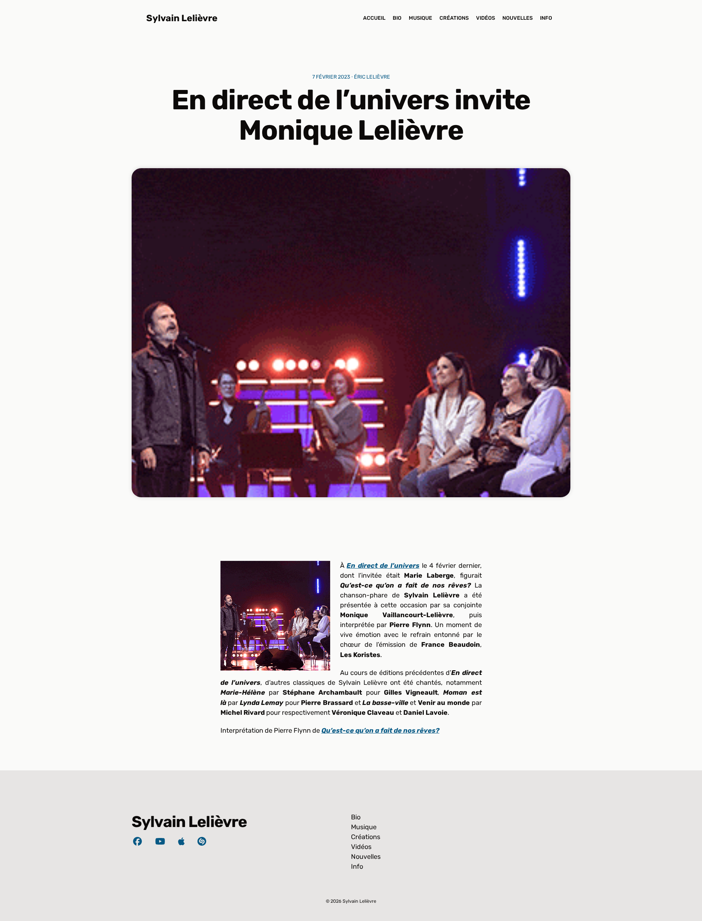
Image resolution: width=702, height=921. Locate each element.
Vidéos (485, 18)
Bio (397, 18)
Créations (454, 18)
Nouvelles (517, 18)
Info (546, 18)
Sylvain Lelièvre (182, 18)
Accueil (374, 18)
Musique (420, 18)
